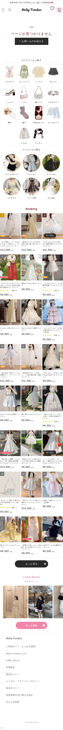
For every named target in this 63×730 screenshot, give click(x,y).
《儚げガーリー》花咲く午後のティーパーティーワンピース (31, 502)
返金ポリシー (13, 688)
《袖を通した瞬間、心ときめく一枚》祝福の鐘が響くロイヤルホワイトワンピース (10, 461)
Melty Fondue (34, 722)
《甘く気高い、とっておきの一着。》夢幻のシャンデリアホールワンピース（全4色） (10, 244)
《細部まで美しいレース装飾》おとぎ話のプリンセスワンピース (31, 547)
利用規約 (10, 667)
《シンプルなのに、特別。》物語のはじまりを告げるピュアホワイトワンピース (52, 461)
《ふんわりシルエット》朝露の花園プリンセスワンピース (52, 285)
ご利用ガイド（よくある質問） (21, 646)
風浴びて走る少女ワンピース (31, 284)
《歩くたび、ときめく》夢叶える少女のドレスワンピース (52, 375)
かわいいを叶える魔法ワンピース (10, 415)
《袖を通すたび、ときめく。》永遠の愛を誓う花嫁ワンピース (31, 375)
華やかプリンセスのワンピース (10, 546)
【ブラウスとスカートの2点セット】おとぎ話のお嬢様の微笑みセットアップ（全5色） (10, 285)
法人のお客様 (13, 702)
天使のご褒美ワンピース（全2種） (52, 501)
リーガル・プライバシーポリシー (23, 681)
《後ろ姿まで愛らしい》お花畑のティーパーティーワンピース (10, 375)
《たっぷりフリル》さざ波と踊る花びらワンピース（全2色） (52, 330)
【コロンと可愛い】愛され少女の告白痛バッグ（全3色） (10, 502)
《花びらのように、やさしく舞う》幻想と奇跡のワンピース (52, 416)
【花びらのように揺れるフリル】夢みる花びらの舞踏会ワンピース (31, 461)
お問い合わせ (13, 660)
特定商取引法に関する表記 (19, 695)
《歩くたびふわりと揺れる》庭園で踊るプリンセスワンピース (52, 244)
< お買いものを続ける (31, 41)
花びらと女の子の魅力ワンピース (31, 329)
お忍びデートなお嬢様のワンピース (52, 546)
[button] (3, 10)
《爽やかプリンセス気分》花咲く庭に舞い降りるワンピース (31, 244)
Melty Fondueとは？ (16, 653)
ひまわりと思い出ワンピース (10, 329)
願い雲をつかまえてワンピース (31, 415)
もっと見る (31, 563)
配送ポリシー (13, 674)
